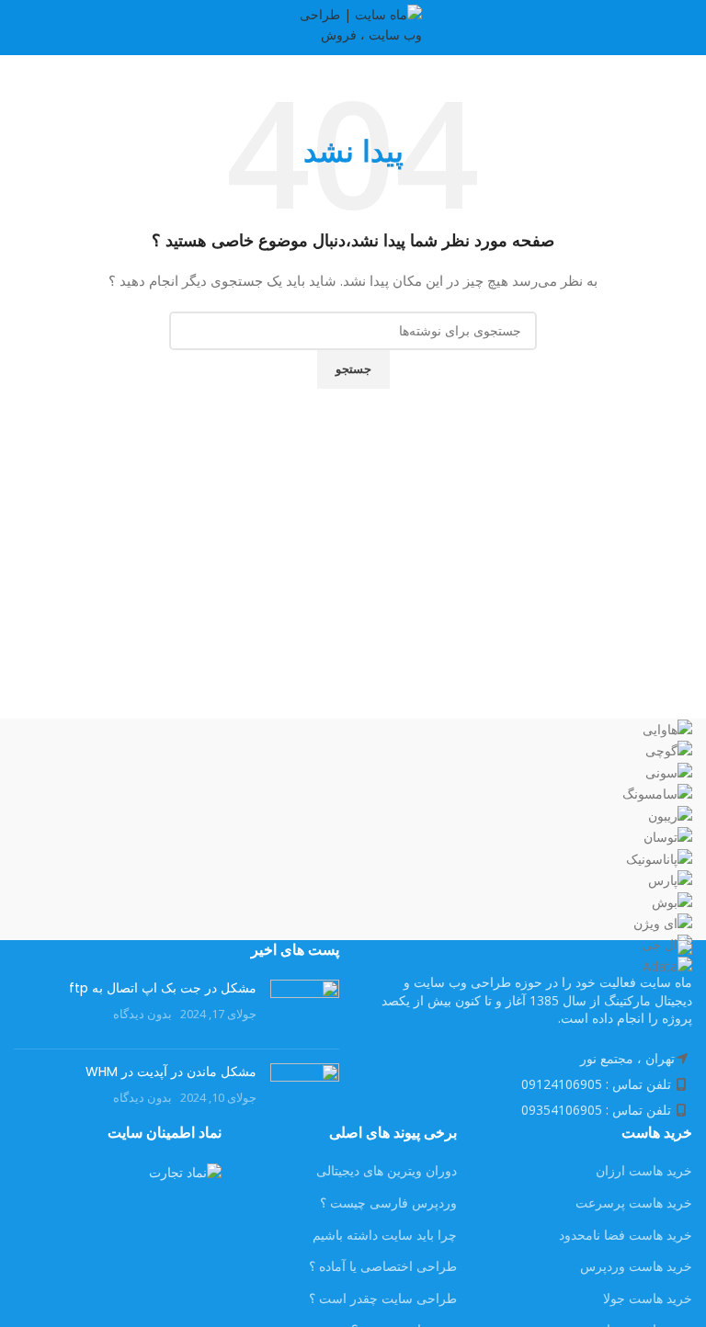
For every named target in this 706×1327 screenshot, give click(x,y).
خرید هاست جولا (647, 1298)
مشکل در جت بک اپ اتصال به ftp (162, 988)
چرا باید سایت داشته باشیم (385, 1234)
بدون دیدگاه (142, 1014)
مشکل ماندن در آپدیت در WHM (170, 1071)
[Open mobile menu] (684, 27)
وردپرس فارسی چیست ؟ (388, 1202)
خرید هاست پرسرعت (633, 1202)
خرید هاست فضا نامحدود (625, 1234)
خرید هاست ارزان (644, 1170)
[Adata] (353, 848)
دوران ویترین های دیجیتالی (386, 1170)
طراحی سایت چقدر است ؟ (383, 1298)
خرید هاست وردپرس (636, 1266)
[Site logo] (353, 26)
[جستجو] (19, 27)
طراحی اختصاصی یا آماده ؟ (383, 1266)
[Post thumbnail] (304, 1007)
